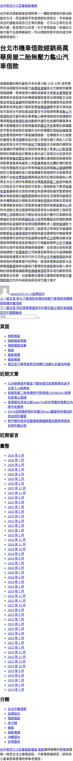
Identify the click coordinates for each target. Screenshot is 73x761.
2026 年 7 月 (16, 460)
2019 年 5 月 (16, 689)
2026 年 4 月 (16, 474)
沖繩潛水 (14, 737)
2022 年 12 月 (17, 652)
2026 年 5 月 (16, 469)
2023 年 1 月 (16, 647)
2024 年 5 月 (16, 572)
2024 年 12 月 (17, 539)
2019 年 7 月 (16, 680)
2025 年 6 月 (16, 511)
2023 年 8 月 (16, 614)
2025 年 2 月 (16, 530)
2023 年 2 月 (16, 643)
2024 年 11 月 (17, 544)
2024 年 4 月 (16, 577)
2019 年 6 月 (16, 685)
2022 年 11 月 (17, 657)
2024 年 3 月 (16, 582)
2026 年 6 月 (16, 465)
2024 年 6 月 (16, 568)
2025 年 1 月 (16, 535)
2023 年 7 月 (16, 619)
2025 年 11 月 (17, 493)
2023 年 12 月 (17, 596)
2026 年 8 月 (16, 455)
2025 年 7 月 (16, 507)
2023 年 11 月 (17, 600)
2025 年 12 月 (17, 488)
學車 (63, 749)
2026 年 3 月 (16, 479)
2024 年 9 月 (16, 554)
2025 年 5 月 (16, 516)
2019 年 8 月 (16, 675)
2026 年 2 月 (16, 483)
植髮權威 (14, 359)
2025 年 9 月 (16, 497)
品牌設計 (38, 294)
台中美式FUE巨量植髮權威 (18, 5)
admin (14, 294)
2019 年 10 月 (17, 666)
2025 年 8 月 (16, 502)
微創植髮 (14, 336)
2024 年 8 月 (16, 558)
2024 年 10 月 (17, 549)
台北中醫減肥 (17, 709)
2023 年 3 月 (16, 638)
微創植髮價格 (17, 340)
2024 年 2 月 (16, 586)
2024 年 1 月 (16, 591)
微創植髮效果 (17, 345)
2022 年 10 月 (17, 661)
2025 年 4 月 (16, 521)
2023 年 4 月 (16, 633)
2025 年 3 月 (16, 525)
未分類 (12, 723)
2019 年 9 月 (16, 671)
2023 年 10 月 (17, 605)
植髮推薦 (14, 354)
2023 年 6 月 (16, 624)
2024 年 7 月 (16, 563)
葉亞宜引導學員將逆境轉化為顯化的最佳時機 (39, 364)
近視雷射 (14, 741)
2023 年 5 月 (16, 628)
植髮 (11, 350)
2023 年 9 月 (16, 610)
